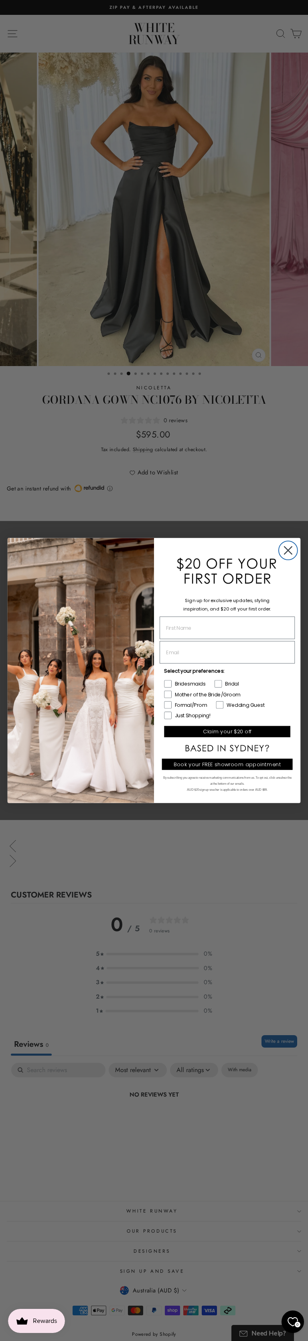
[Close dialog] (288, 550)
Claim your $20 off (227, 731)
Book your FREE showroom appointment (227, 764)
